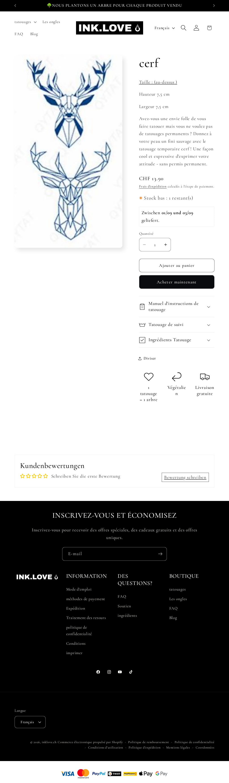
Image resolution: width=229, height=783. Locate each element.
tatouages (177, 589)
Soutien (124, 606)
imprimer (74, 652)
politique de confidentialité (79, 630)
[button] (25, 22)
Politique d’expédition (145, 747)
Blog (173, 617)
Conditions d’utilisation (105, 747)
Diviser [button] (150, 358)
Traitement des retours (86, 617)
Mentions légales (178, 747)
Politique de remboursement (148, 742)
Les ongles (178, 598)
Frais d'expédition (153, 186)
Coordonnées (205, 747)
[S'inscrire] (160, 554)
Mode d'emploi (79, 589)
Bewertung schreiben (185, 477)
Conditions (76, 643)
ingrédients (127, 615)
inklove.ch (49, 742)
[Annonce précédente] (15, 5)
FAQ (122, 596)
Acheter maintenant (177, 282)
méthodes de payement (85, 598)
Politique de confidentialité (194, 742)
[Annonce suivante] (214, 5)
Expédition (75, 608)
